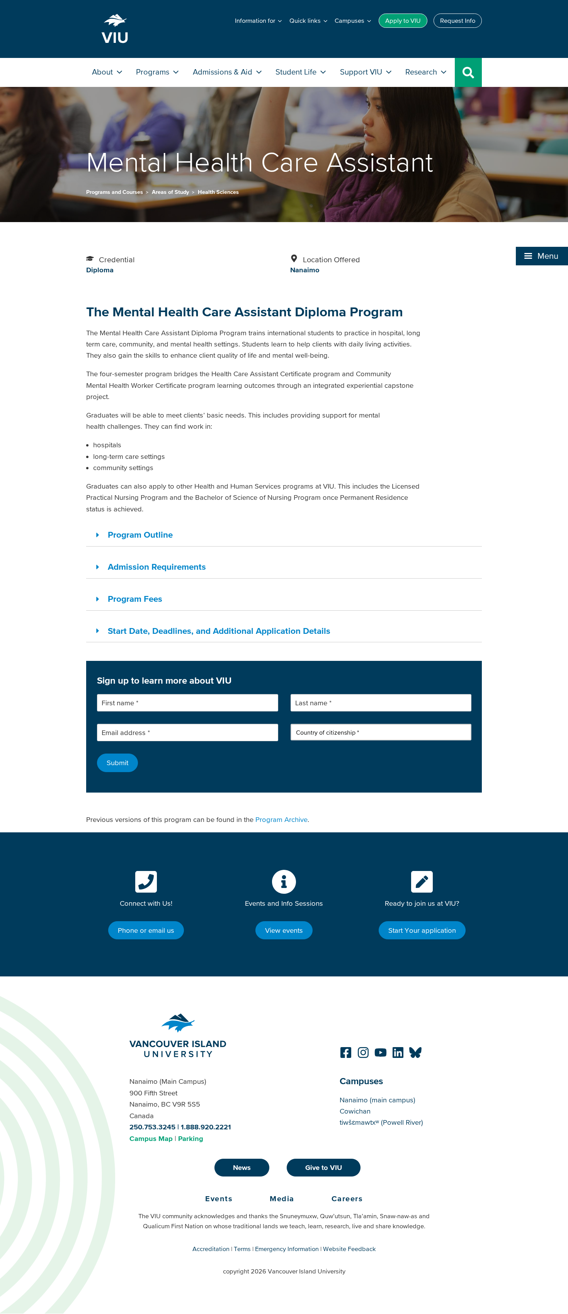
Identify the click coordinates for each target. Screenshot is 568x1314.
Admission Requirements (157, 567)
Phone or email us (146, 930)
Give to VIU (323, 1167)
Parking (190, 1138)
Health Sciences (218, 192)
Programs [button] (153, 71)
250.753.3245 (152, 1127)
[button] (542, 256)
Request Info (457, 20)
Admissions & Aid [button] (223, 71)
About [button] (103, 71)
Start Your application (422, 930)
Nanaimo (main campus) (377, 1100)
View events (284, 930)
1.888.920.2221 (206, 1127)
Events (219, 1198)
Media (282, 1198)
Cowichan (355, 1111)
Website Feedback (349, 1248)
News (242, 1167)
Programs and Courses (115, 192)
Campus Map (151, 1138)
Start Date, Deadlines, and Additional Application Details (219, 631)
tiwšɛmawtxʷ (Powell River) (381, 1122)
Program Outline (140, 535)
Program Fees (135, 599)
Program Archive (281, 819)
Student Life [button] (296, 71)
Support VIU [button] (362, 71)
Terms (242, 1248)
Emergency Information (287, 1248)
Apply (403, 20)
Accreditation (211, 1248)
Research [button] (422, 71)
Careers (347, 1198)
